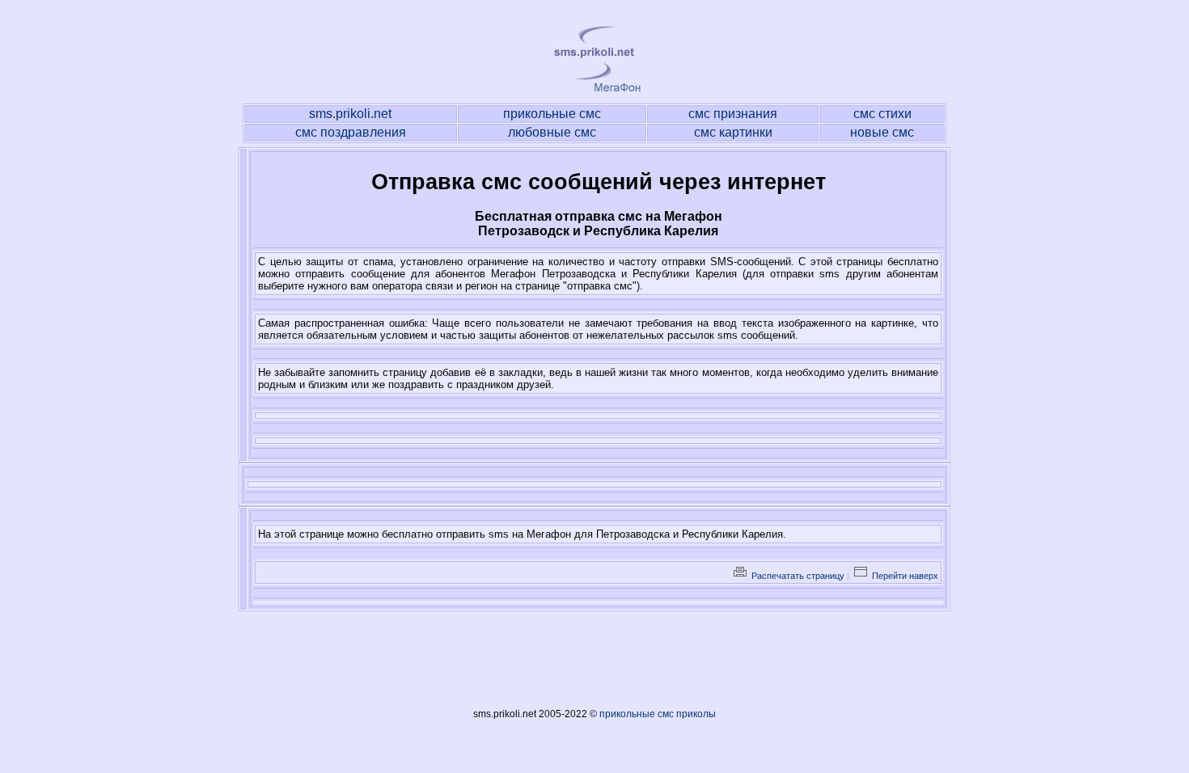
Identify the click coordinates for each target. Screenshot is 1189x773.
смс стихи (882, 113)
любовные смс (552, 132)
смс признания (732, 113)
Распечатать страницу (796, 576)
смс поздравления (350, 132)
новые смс (882, 132)
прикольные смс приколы (657, 714)
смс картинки (733, 132)
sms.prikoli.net (350, 113)
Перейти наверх (904, 576)
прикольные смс (552, 113)
